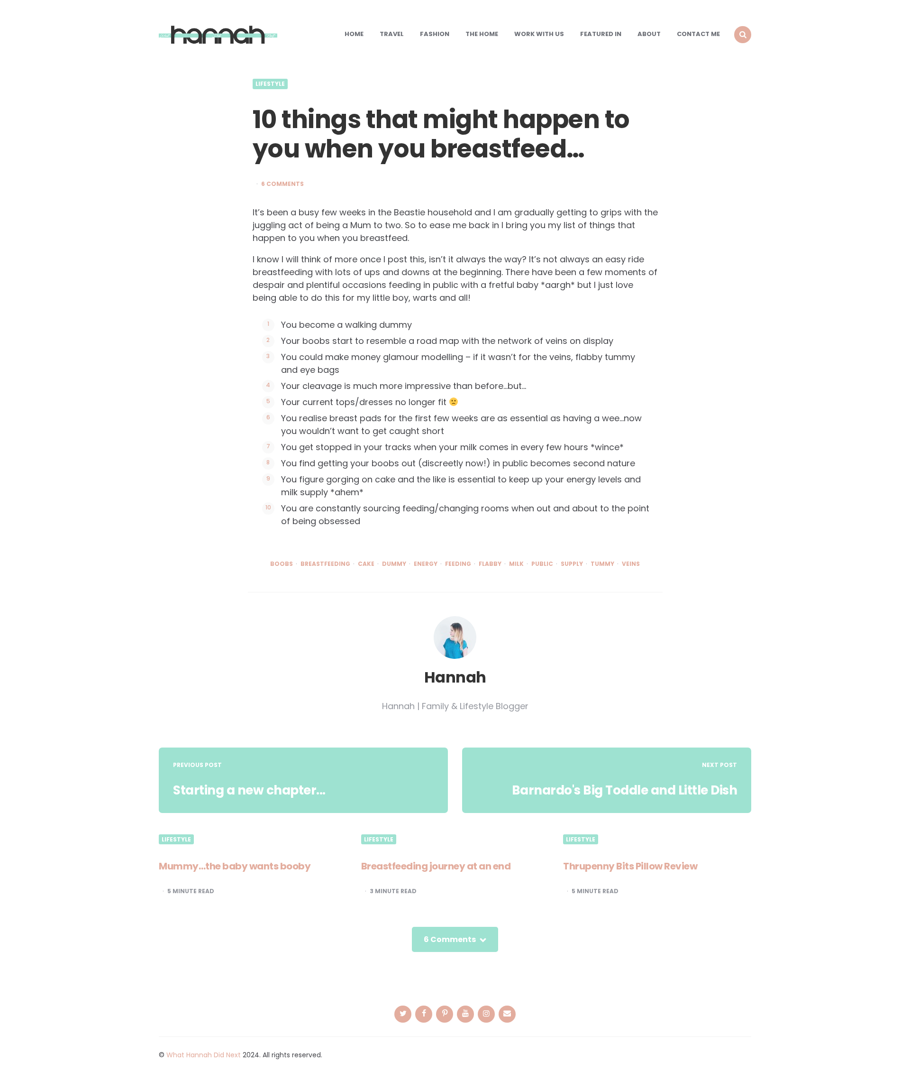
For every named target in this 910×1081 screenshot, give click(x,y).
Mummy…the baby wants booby (234, 866)
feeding (458, 564)
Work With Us (539, 33)
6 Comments (282, 184)
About (649, 33)
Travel (392, 33)
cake (366, 564)
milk (516, 564)
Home (354, 33)
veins (631, 564)
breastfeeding (325, 564)
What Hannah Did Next (203, 1055)
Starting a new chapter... (249, 790)
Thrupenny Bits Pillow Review (630, 866)
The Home (481, 33)
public (542, 564)
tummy (602, 564)
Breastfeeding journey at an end (436, 866)
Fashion (434, 33)
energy (425, 564)
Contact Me (698, 33)
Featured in (600, 33)
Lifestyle (270, 84)
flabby (490, 564)
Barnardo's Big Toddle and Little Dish (624, 790)
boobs (281, 564)
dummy (394, 564)
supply (572, 564)
